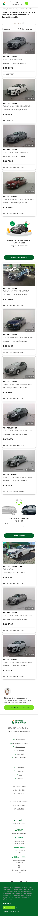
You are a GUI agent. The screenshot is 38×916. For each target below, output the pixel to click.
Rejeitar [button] (18, 908)
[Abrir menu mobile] (35, 3)
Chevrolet (29, 9)
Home (4, 9)
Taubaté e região (10, 17)
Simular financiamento (19, 257)
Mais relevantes (26, 29)
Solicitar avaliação (19, 535)
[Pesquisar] (26, 3)
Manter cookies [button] (8, 908)
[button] (19, 794)
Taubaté (21, 9)
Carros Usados (12, 9)
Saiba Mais (7, 903)
